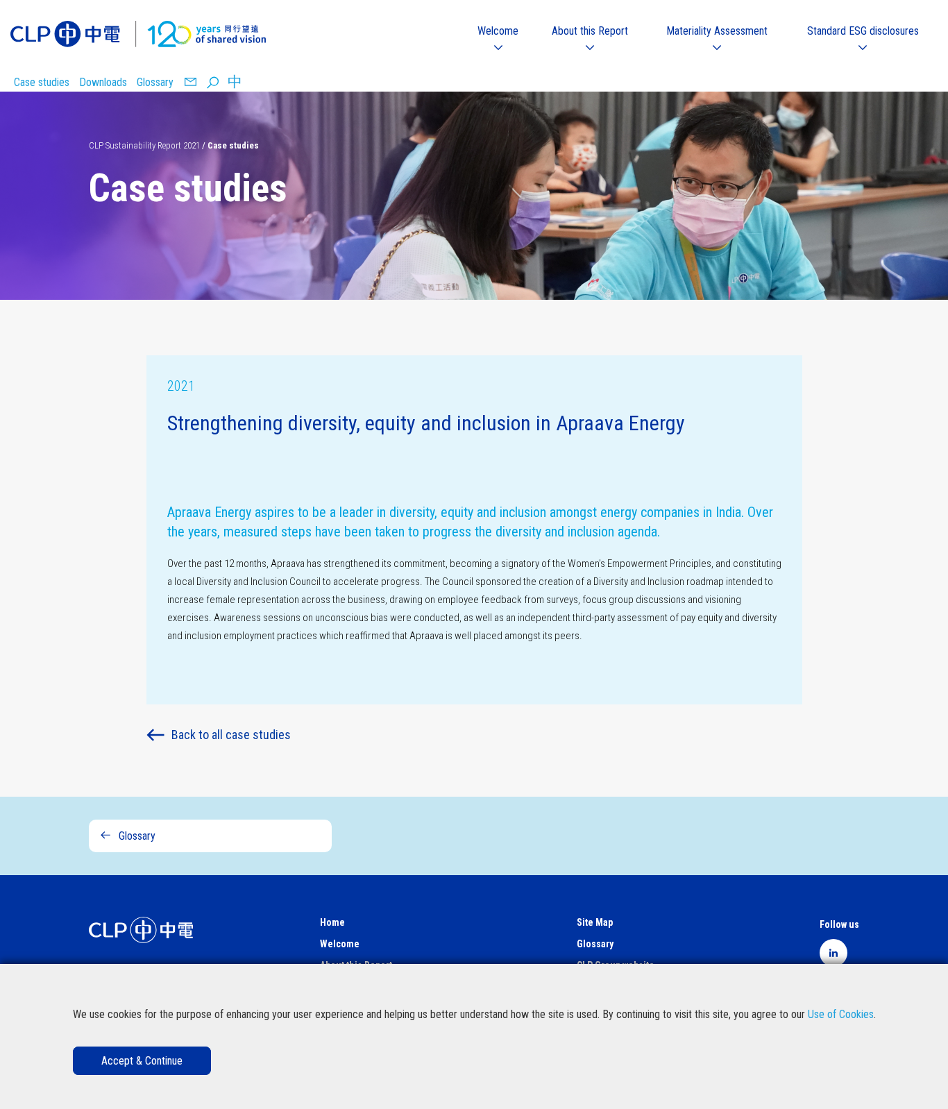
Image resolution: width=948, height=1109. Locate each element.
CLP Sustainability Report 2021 (144, 145)
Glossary (155, 82)
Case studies (41, 82)
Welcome (497, 30)
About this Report (590, 30)
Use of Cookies (841, 1014)
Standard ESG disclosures (863, 30)
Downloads (103, 82)
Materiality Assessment (717, 30)
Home (332, 922)
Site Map (595, 922)
